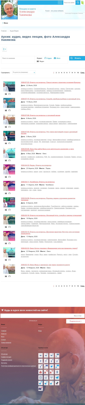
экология (34, 210)
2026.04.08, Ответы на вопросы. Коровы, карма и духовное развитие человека (48, 199)
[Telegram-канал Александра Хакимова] (57, 377)
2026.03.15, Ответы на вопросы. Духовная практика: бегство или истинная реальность (50, 232)
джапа (62, 89)
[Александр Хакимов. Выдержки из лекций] (40, 355)
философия (62, 240)
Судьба (51, 105)
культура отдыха (26, 144)
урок (70, 254)
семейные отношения (42, 107)
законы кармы (25, 224)
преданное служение (28, 123)
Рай (45, 157)
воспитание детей (27, 142)
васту (65, 254)
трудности (46, 172)
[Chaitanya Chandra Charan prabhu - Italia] (57, 361)
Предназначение (44, 224)
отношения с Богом (27, 159)
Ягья (41, 254)
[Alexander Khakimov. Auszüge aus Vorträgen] (51, 361)
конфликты (39, 157)
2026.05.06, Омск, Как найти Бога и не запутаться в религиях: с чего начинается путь (47, 150)
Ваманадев (29, 254)
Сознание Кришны (40, 89)
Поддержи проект (6, 360)
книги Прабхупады (27, 91)
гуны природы (58, 242)
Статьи (3, 339)
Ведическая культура (41, 105)
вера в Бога (62, 123)
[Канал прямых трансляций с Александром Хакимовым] (51, 372)
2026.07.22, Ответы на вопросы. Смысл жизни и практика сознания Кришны (50, 82)
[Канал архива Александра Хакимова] (46, 372)
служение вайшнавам (28, 93)
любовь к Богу (26, 109)
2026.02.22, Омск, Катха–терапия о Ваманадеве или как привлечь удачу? (49, 248)
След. (82, 73)
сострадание (25, 210)
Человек (43, 273)
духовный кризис (40, 91)
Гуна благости (55, 206)
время (59, 273)
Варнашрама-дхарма (57, 93)
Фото (2, 336)
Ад (49, 157)
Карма (57, 105)
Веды (23, 271)
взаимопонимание (57, 157)
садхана (77, 89)
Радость (60, 254)
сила (40, 172)
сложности (24, 273)
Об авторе (4, 354)
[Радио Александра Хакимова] (51, 377)
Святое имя (69, 89)
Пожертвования (6, 342)
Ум (40, 142)
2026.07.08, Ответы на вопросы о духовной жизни (40, 115)
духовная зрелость (43, 93)
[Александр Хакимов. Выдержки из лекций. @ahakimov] (40, 361)
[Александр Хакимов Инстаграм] (40, 377)
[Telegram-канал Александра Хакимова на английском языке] (51, 383)
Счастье (53, 142)
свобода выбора (66, 105)
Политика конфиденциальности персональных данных (18, 366)
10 (78, 73)
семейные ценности (73, 140)
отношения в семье (64, 121)
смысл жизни (65, 107)
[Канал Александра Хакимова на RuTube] (40, 388)
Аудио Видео (14, 31)
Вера (53, 224)
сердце (62, 188)
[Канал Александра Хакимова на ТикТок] (57, 383)
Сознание (67, 157)
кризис (28, 271)
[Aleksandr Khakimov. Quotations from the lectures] (46, 355)
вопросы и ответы (27, 89)
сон (30, 190)
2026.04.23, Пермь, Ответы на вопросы (36, 165)
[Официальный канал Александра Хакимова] (40, 372)
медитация (45, 142)
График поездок (6, 357)
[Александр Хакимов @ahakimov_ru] (51, 366)
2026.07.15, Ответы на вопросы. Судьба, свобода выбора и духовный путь (50, 99)
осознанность (51, 273)
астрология (25, 256)
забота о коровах (66, 206)
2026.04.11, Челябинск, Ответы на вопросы (38, 182)
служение (60, 172)
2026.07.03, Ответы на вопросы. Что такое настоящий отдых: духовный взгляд (49, 132)
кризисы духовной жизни (55, 91)
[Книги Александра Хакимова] (57, 355)
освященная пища (45, 271)
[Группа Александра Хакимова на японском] (40, 366)
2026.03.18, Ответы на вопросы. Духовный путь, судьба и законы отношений (51, 215)
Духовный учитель (53, 89)
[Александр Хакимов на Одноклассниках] (57, 372)
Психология (48, 242)
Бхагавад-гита (54, 107)
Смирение (67, 91)
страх (34, 190)
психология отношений (64, 142)
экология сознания (44, 210)
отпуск (79, 157)
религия (23, 157)
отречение (69, 188)
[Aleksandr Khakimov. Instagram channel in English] (46, 377)
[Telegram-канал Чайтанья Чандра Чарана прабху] (46, 383)
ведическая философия (42, 206)
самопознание (75, 107)
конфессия (31, 157)
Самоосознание (59, 208)
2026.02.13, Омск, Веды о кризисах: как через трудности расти (45, 265)
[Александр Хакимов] (51, 355)
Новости (3, 334)
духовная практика (27, 107)
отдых (49, 140)
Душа (73, 271)
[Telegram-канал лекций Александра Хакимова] (40, 383)
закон (45, 254)
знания (76, 188)
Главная (4, 31)
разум (36, 142)
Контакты (4, 363)
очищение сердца (42, 123)
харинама (74, 172)
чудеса (68, 271)
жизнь (40, 190)
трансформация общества (30, 226)
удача (36, 254)
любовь (53, 172)
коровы (76, 206)
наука (57, 188)
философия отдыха (59, 140)
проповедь (24, 190)
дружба (67, 172)
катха (23, 254)
